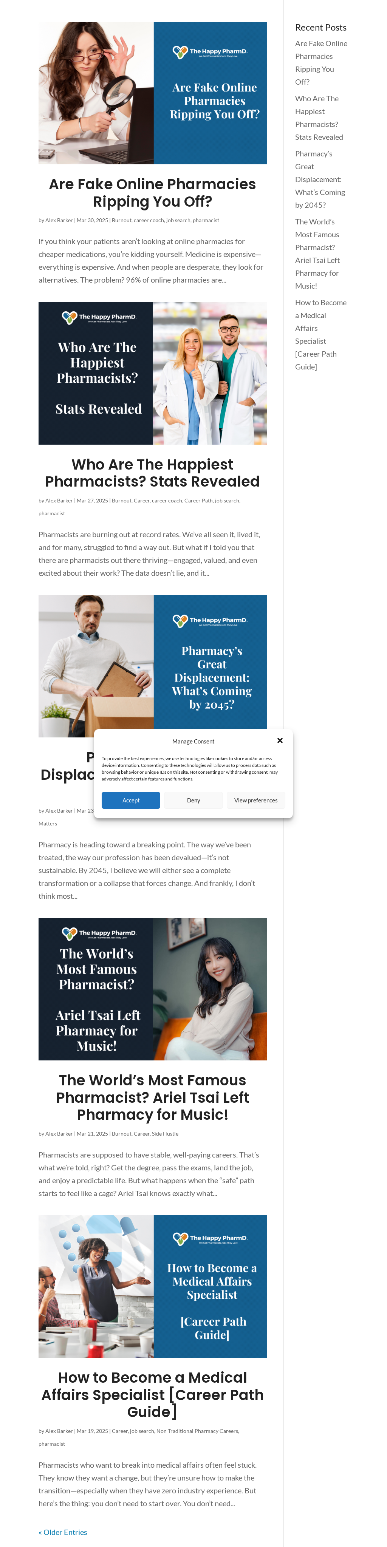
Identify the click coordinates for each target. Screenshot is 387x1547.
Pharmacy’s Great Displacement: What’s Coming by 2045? (320, 179)
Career (142, 500)
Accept (131, 800)
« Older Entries (63, 1531)
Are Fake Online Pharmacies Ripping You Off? (152, 193)
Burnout (122, 220)
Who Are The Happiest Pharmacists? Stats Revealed (152, 473)
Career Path (198, 500)
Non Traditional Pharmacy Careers (197, 1431)
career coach (149, 220)
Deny (193, 800)
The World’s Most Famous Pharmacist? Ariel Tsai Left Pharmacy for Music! (152, 1097)
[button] (280, 741)
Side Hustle (165, 1133)
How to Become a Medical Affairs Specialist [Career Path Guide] (152, 1395)
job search (178, 220)
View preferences (256, 800)
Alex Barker (59, 220)
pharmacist (206, 220)
